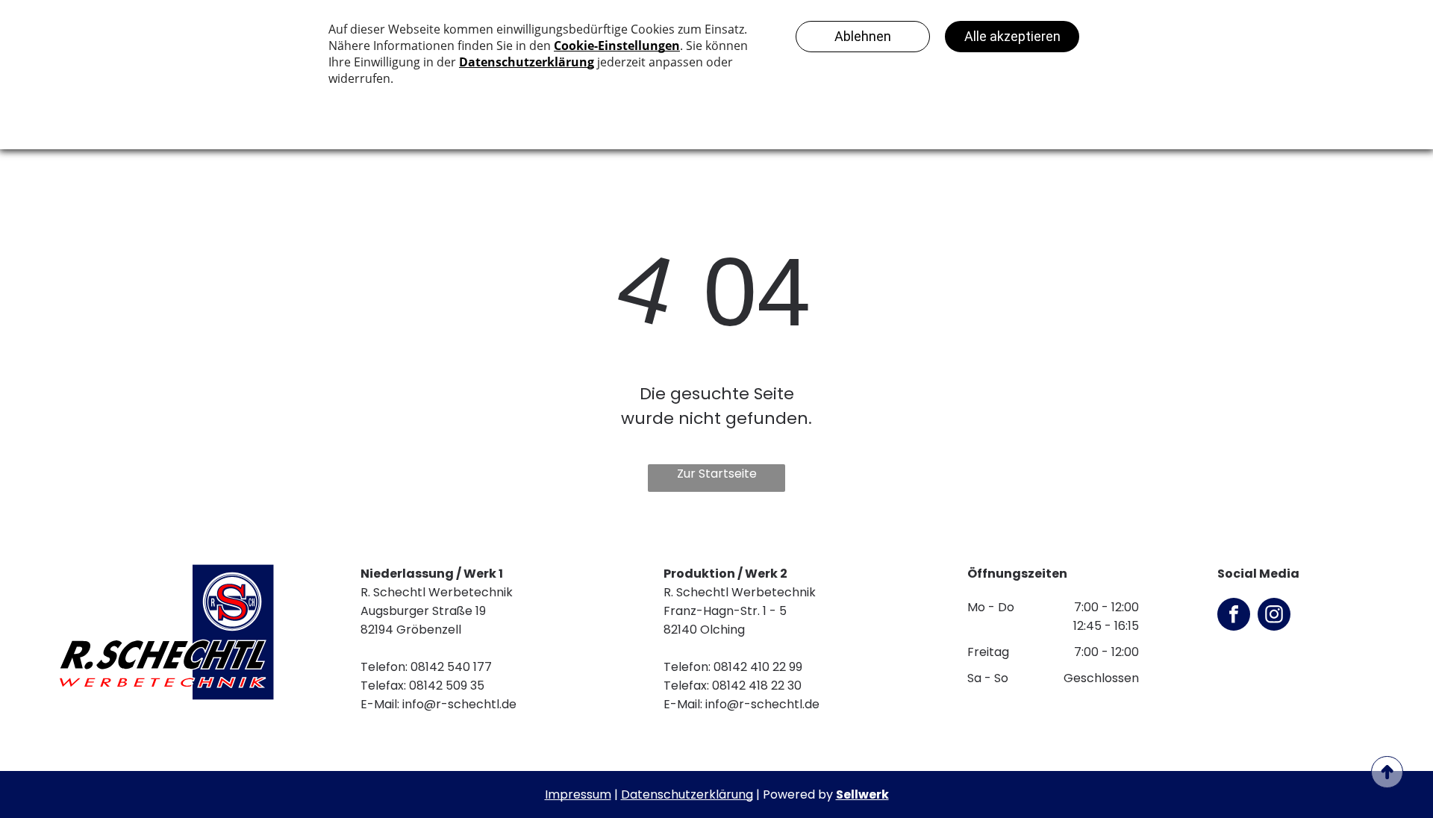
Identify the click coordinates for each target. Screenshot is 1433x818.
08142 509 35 (446, 685)
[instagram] (1274, 616)
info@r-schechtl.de (459, 704)
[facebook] (1233, 616)
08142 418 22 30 (757, 685)
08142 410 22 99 (758, 666)
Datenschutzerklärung (687, 794)
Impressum (578, 794)
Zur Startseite (717, 473)
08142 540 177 (451, 666)
